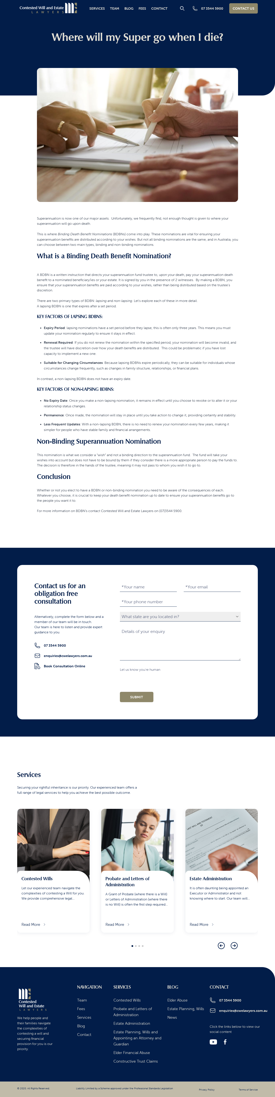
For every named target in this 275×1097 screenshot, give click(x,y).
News (172, 1017)
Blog (128, 8)
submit (136, 697)
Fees (142, 8)
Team (114, 8)
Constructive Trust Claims (135, 1061)
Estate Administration (131, 1023)
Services (97, 8)
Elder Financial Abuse (131, 1052)
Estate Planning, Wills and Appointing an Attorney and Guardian (137, 1037)
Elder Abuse (177, 1000)
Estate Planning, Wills (185, 1008)
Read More (30, 924)
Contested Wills (127, 1000)
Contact (159, 8)
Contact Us (243, 8)
